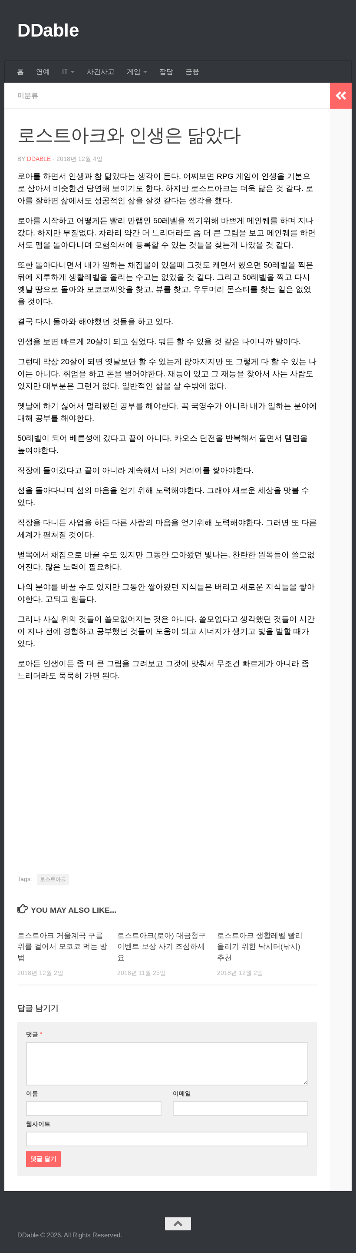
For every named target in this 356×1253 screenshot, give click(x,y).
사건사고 (101, 71)
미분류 (27, 95)
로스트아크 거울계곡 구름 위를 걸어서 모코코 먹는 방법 (62, 946)
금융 (192, 71)
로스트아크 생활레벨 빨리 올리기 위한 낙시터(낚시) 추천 (260, 946)
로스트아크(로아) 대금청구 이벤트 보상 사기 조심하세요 (161, 946)
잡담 (166, 71)
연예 (43, 71)
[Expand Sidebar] (341, 96)
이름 (32, 1093)
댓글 (34, 1034)
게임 (134, 71)
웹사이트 (38, 1123)
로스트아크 (53, 879)
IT (65, 71)
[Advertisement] (167, 776)
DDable (48, 30)
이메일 (182, 1093)
